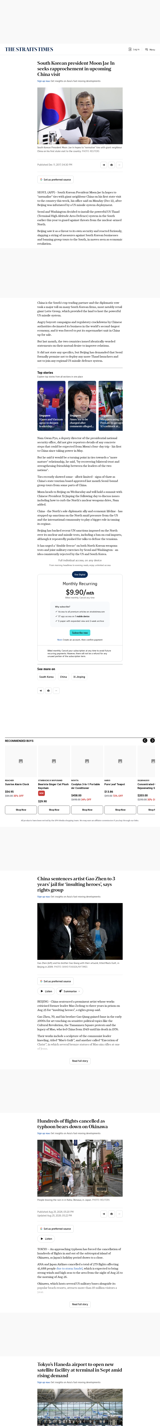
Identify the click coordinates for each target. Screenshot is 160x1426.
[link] (29, 49)
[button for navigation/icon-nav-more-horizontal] (119, 165)
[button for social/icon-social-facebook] (111, 165)
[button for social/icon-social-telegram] (103, 165)
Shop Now (21, 810)
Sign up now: (43, 80)
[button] (134, 49)
